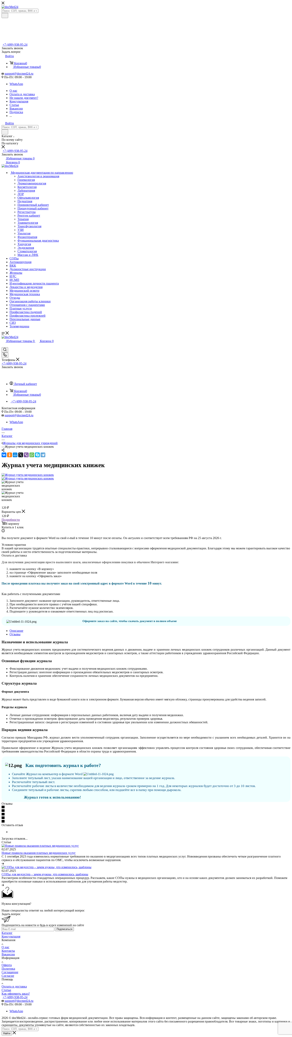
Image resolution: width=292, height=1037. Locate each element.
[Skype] (37, 454)
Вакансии (8, 954)
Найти (6, 1033)
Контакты (8, 950)
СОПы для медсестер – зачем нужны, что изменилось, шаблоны (45, 874)
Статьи (6, 990)
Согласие (8, 975)
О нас (5, 947)
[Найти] (5, 15)
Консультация (11, 936)
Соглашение (10, 972)
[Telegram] (43, 454)
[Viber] (26, 454)
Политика (8, 968)
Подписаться (64, 929)
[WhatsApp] (31, 454)
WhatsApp (16, 84)
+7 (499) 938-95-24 (15, 44)
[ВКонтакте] (4, 454)
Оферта (7, 965)
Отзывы (15, 634)
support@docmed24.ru (19, 73)
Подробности (11, 519)
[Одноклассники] (9, 454)
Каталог (7, 933)
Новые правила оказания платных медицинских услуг (39, 853)
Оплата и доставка (14, 986)
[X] (20, 454)
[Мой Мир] (15, 454)
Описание (16, 630)
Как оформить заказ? (16, 993)
